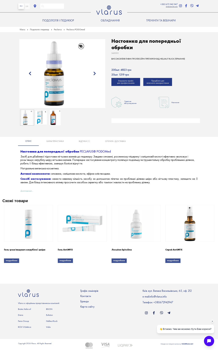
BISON (49, 309)
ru (21, 6)
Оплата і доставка (115, 141)
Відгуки (84, 141)
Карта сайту (87, 306)
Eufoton (49, 315)
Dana (20, 315)
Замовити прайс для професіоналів (126, 82)
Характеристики (55, 141)
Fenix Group (23, 321)
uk (27, 6)
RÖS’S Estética (24, 327)
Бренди (84, 301)
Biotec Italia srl (24, 309)
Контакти (85, 296)
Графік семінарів (89, 291)
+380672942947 (163, 302)
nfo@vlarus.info (158, 296)
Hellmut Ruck (51, 321)
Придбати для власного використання (158, 82)
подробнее (11, 260)
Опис (28, 141)
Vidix (48, 327)
